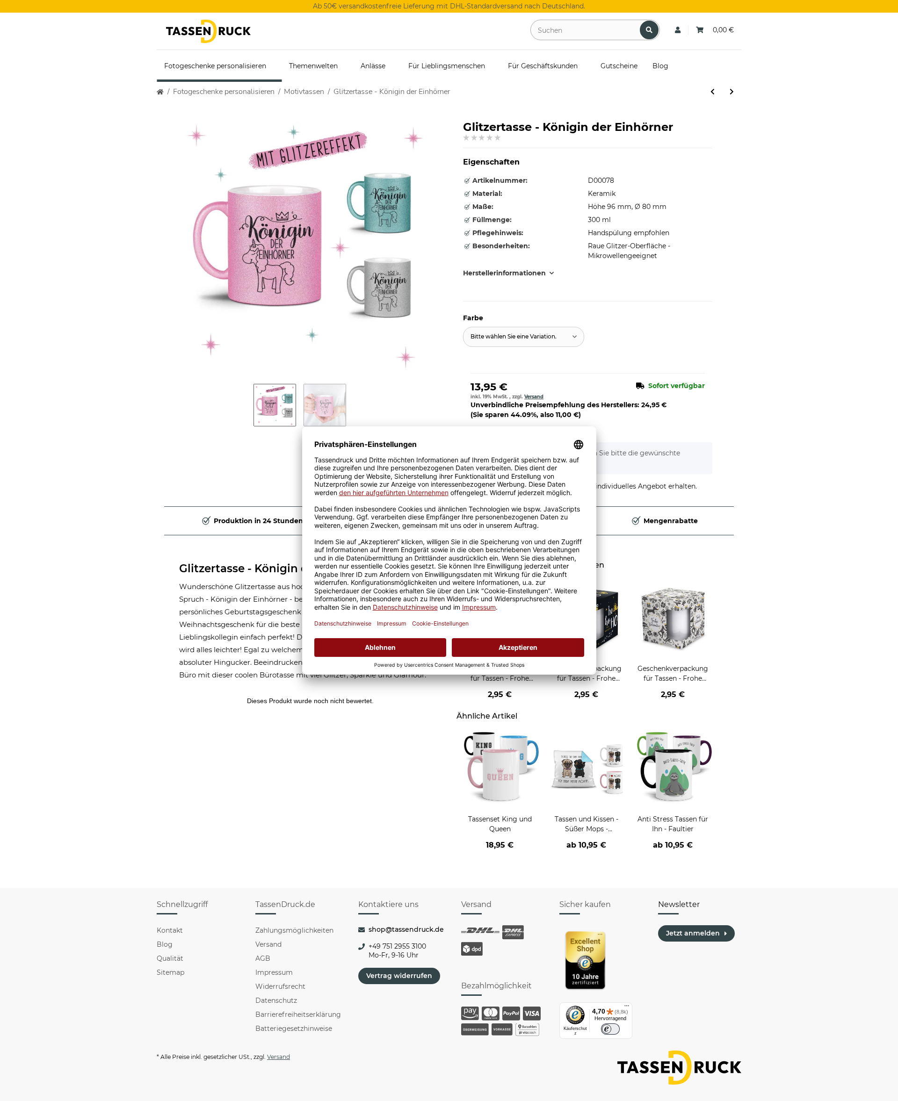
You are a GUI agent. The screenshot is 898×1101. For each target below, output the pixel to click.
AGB (262, 958)
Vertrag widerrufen (399, 975)
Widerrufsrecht (280, 986)
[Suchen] (649, 30)
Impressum (274, 972)
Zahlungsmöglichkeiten (294, 930)
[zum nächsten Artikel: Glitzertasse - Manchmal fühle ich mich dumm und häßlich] (731, 92)
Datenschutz (276, 1000)
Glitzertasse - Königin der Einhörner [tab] (278, 568)
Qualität (170, 958)
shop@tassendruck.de (406, 929)
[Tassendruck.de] (208, 31)
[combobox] (523, 337)
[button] (677, 30)
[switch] (610, 1029)
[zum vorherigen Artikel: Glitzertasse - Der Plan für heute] (712, 92)
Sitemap (170, 972)
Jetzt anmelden (693, 933)
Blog (165, 944)
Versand (533, 397)
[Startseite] (160, 92)
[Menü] (626, 1008)
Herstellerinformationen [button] (504, 273)
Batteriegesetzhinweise (293, 1028)
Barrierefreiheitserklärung (298, 1014)
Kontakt (170, 930)
